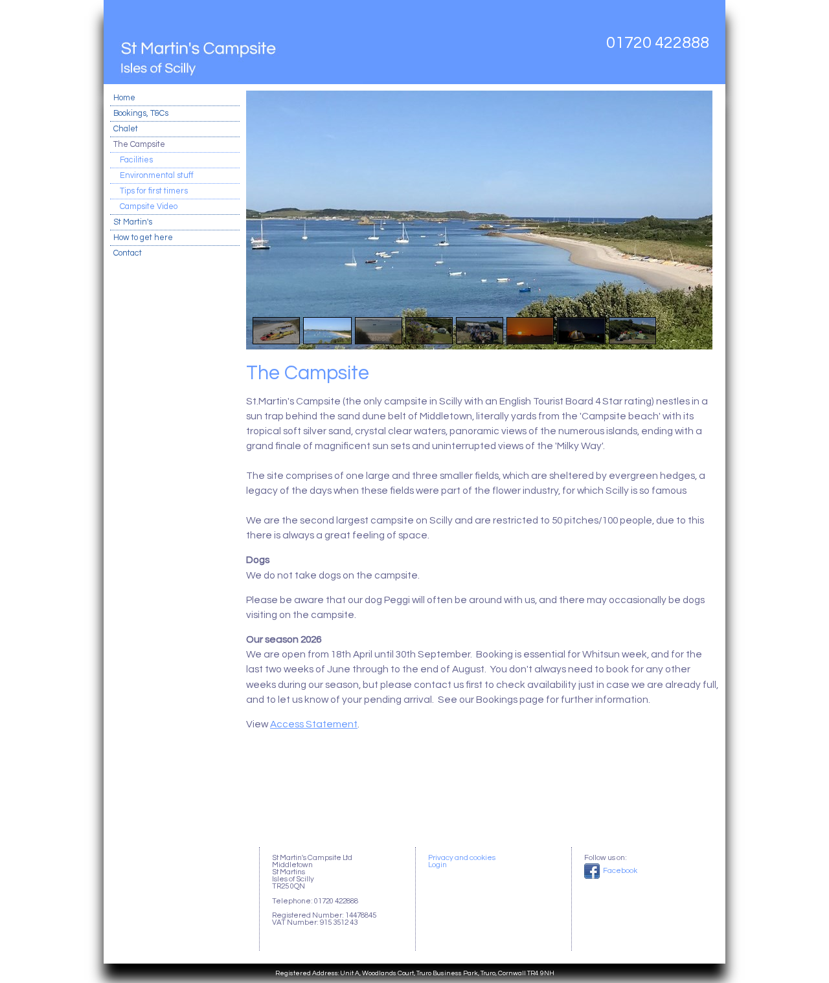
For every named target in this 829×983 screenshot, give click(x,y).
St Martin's (132, 222)
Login (437, 864)
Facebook (619, 870)
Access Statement (314, 724)
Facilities (136, 160)
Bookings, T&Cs (140, 113)
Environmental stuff (157, 175)
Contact (127, 253)
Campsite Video (148, 207)
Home (124, 98)
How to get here (143, 238)
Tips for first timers (154, 191)
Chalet (125, 129)
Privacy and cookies (461, 857)
